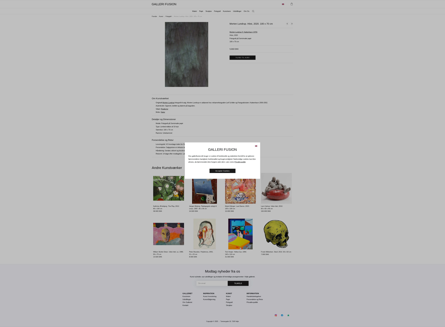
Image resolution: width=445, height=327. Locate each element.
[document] (222, 163)
